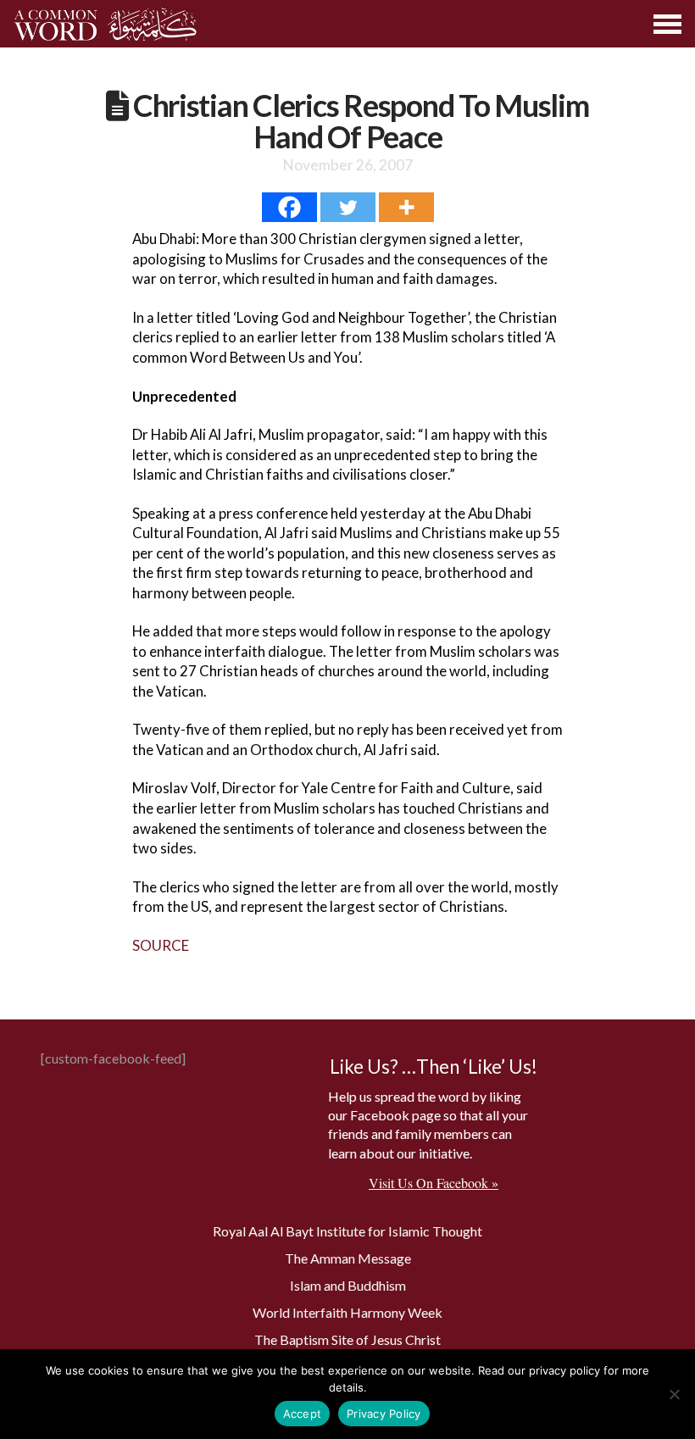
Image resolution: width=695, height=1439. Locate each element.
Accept (302, 1413)
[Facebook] (289, 207)
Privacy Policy (384, 1413)
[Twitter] (347, 207)
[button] (668, 24)
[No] (673, 1394)
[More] (406, 207)
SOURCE (160, 945)
